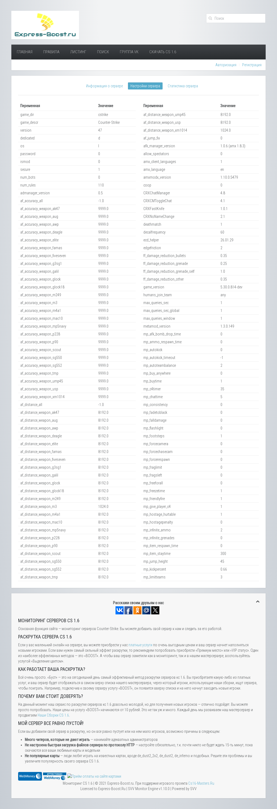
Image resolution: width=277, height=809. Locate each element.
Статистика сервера (183, 86)
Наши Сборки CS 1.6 (53, 715)
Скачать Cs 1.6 (162, 51)
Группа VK (129, 51)
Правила (51, 51)
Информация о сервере (104, 86)
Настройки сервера (145, 86)
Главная (24, 51)
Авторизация (225, 65)
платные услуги (140, 645)
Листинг (78, 51)
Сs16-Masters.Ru (201, 783)
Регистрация (252, 65)
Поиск (103, 51)
